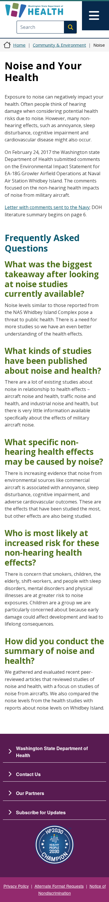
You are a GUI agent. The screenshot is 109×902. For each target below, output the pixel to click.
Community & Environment (59, 45)
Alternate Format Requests (59, 886)
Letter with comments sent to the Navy (47, 207)
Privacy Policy (16, 886)
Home (19, 45)
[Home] (44, 10)
